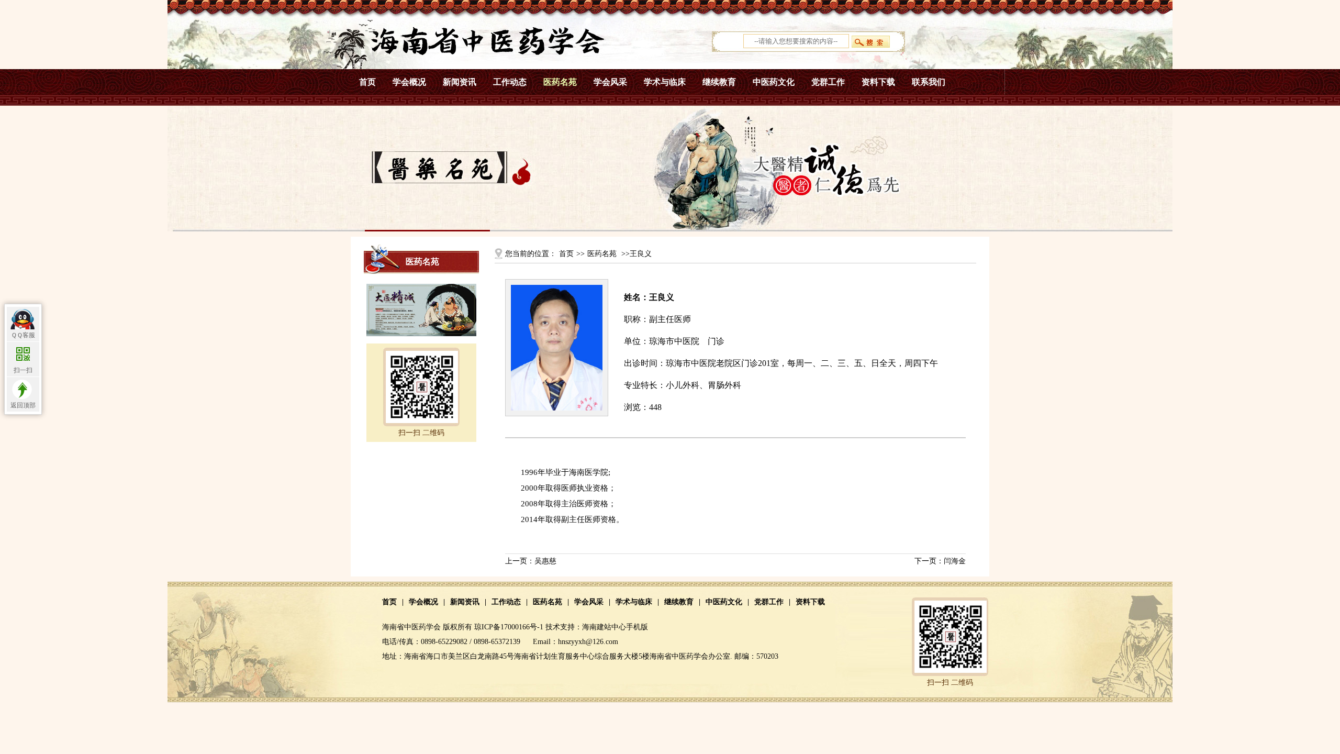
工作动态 (510, 81)
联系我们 (928, 81)
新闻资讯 (459, 81)
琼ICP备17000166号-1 (508, 627)
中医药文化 (774, 81)
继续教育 (719, 81)
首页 (367, 81)
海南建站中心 (604, 627)
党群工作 (828, 81)
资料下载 (878, 81)
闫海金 (955, 561)
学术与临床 (665, 81)
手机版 (637, 627)
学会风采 (610, 81)
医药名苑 (560, 81)
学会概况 (409, 81)
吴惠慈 (545, 561)
